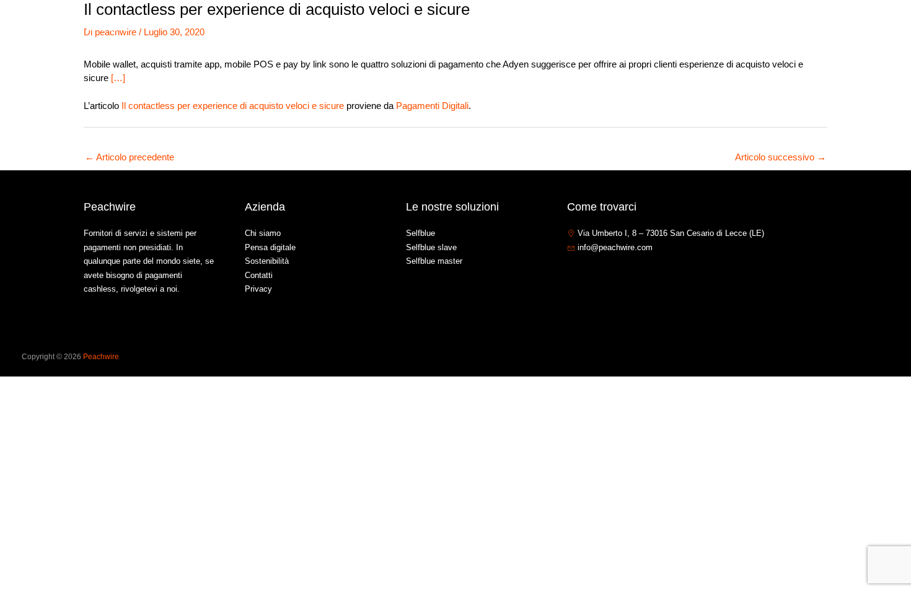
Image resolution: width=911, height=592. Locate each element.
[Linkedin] (609, 274)
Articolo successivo (780, 157)
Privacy (258, 289)
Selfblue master (434, 261)
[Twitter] (591, 274)
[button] (723, 27)
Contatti (805, 27)
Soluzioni (699, 27)
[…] (118, 77)
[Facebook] (572, 274)
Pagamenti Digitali (432, 105)
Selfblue (420, 233)
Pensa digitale (270, 247)
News (760, 27)
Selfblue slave (431, 247)
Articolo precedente (129, 157)
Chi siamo (642, 27)
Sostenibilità (267, 261)
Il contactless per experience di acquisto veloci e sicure (232, 105)
